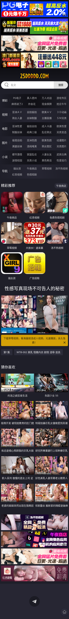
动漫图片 (62, 140)
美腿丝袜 (17, 146)
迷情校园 (17, 160)
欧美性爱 (62, 126)
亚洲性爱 (17, 126)
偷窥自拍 (17, 140)
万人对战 (47, 98)
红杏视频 (17, 174)
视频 (5, 115)
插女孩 (17, 168)
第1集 (7, 352)
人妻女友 (47, 154)
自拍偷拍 (32, 112)
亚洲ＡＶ (17, 112)
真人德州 (32, 98)
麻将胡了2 (17, 104)
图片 (5, 143)
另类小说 (32, 160)
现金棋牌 (47, 104)
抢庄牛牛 (62, 104)
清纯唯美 (32, 146)
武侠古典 (62, 154)
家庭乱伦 (32, 154)
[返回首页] (64, 611)
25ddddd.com (34, 76)
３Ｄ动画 (62, 112)
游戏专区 (62, 98)
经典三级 (32, 132)
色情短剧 (32, 174)
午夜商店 (32, 168)
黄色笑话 (47, 160)
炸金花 (32, 104)
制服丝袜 (17, 132)
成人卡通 (47, 126)
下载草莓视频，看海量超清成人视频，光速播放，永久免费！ (34, 340)
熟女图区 (47, 146)
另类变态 (62, 132)
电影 (5, 129)
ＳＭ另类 (62, 118)
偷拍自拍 (32, 126)
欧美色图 (47, 140)
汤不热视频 (61, 168)
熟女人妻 (17, 118)
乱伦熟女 (47, 132)
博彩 (5, 100)
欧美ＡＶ (47, 112)
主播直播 (47, 118)
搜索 (60, 85)
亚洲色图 (32, 140)
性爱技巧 (62, 160)
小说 (5, 157)
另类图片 (62, 146)
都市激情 (17, 154)
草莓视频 (47, 168)
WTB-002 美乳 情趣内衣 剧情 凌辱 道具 (38, 352)
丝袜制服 (32, 118)
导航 (5, 171)
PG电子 (17, 98)
